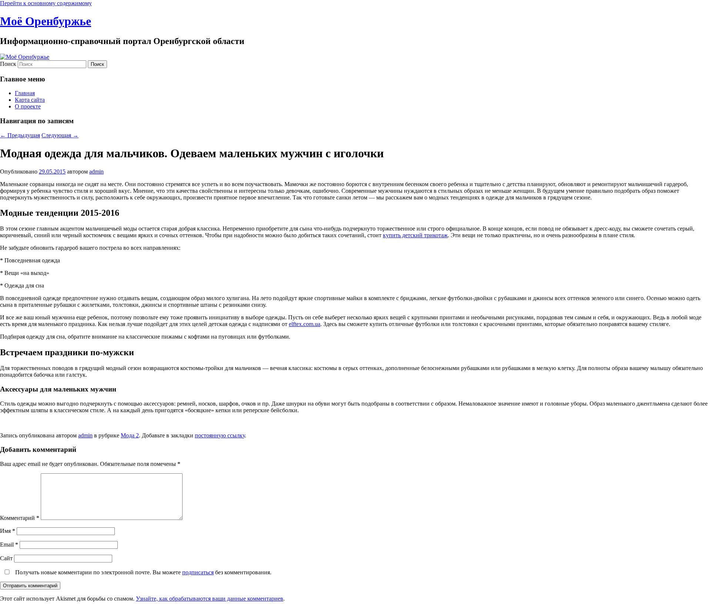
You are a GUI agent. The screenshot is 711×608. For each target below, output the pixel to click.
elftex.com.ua (304, 324)
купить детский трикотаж (415, 235)
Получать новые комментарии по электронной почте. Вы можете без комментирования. (142, 572)
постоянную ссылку (220, 435)
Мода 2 (130, 435)
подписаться (198, 572)
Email (9, 544)
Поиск (8, 64)
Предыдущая (20, 135)
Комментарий (19, 518)
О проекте (28, 106)
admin (96, 171)
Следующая (60, 135)
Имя (7, 531)
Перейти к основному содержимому (46, 3)
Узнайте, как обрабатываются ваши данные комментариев (209, 598)
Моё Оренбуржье (45, 21)
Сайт (6, 558)
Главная (25, 93)
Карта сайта (30, 100)
